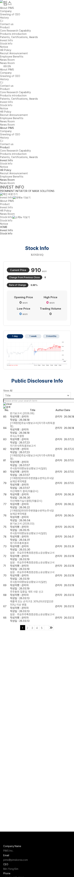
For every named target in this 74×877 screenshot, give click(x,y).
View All (7, 390)
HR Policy (5, 50)
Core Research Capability (15, 30)
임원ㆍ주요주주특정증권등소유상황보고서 (32, 552)
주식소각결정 (17, 436)
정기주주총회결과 (19, 543)
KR (5, 66)
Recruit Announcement (14, 53)
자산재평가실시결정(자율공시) (26, 501)
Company (6, 11)
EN (9, 66)
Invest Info (6, 40)
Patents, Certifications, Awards (19, 37)
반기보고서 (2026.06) (22, 413)
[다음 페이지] (46, 627)
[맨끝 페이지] (51, 627)
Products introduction (13, 33)
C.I (1, 21)
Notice (4, 46)
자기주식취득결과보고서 (23, 445)
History (4, 17)
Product (5, 27)
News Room (7, 59)
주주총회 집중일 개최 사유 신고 (26, 591)
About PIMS (7, 8)
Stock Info (6, 43)
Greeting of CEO (10, 14)
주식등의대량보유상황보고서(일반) (28, 468)
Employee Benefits (11, 56)
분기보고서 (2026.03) (22, 523)
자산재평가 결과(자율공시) (24, 491)
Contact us (6, 24)
